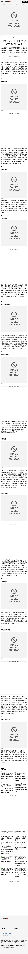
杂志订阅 (25, 1)
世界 (4, 4)
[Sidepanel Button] (2, 1)
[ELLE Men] (7, 1)
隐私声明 (3, 931)
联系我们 (16, 931)
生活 (4, 769)
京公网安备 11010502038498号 (7, 947)
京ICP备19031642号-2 (20, 945)
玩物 (17, 4)
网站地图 (16, 926)
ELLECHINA (3, 926)
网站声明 (16, 928)
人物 (23, 4)
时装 (10, 4)
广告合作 (3, 928)
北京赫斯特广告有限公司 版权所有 (8, 945)
